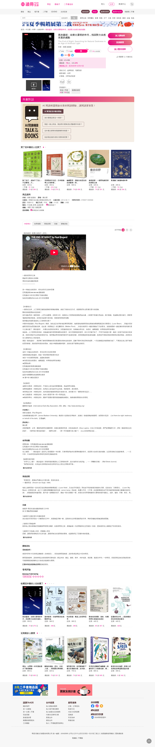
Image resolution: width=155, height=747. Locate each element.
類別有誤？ (52, 205)
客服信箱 (71, 720)
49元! (95, 11)
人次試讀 (96, 51)
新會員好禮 (27, 717)
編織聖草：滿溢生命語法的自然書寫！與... (76, 181)
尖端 (128, 18)
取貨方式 (71, 709)
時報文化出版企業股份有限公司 (40, 200)
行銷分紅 (129, 57)
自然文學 (38, 207)
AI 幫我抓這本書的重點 (53, 111)
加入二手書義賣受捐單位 (55, 723)
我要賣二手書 (129, 11)
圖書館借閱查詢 (28, 720)
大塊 (109, 18)
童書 (96, 18)
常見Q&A (71, 717)
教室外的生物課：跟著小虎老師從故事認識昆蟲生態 (121, 667)
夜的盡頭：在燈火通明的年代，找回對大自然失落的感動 (32, 618)
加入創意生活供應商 (53, 712)
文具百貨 (64, 11)
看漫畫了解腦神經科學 (119, 180)
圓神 (124, 18)
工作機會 (26, 723)
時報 (100, 18)
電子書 (36, 11)
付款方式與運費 (73, 712)
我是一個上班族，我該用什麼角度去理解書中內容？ (63, 124)
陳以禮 (45, 197)
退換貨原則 (44, 564)
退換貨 (70, 714)
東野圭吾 (83, 18)
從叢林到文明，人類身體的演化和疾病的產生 (121, 617)
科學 (34, 29)
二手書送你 (68, 4)
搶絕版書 (85, 11)
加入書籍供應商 (51, 706)
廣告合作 (49, 720)
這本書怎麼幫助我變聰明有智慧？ (56, 131)
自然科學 (40, 29)
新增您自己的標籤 (38, 210)
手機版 (80, 738)
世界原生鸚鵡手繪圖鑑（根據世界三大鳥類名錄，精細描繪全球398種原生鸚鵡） (99, 668)
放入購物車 (120, 36)
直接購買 (120, 42)
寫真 (132, 18)
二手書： (28, 187)
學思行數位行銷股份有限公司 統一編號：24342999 (50, 733)
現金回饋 (26, 714)
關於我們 (26, 706)
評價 (62, 51)
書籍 (22, 11)
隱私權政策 (119, 733)
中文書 (28, 29)
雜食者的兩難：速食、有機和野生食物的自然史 (99, 617)
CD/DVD (54, 11)
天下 (105, 18)
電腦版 (74, 738)
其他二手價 (65, 91)
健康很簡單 (105, 11)
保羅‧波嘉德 (67, 47)
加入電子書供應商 (52, 709)
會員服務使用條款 (107, 733)
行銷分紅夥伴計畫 (52, 714)
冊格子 (57, 4)
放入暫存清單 (120, 49)
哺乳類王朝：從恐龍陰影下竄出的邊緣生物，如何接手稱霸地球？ (76, 668)
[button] (132, 4)
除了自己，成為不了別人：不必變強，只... (32, 181)
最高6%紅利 (117, 11)
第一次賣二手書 (28, 712)
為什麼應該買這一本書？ (53, 118)
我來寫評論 (27, 576)
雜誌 (29, 11)
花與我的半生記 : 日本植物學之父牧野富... (54, 181)
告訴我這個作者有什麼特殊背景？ (56, 137)
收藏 (70, 51)
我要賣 (121, 57)
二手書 (45, 11)
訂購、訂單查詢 (73, 706)
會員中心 (122, 4)
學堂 (49, 4)
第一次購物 (27, 709)
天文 (33, 207)
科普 (29, 207)
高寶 (113, 18)
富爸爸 (119, 18)
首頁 (22, 29)
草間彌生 (90, 18)
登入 (103, 4)
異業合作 (49, 717)
